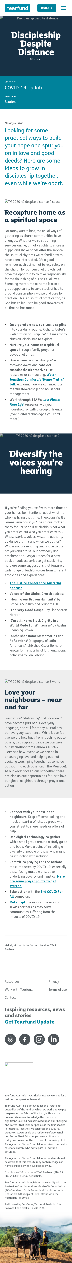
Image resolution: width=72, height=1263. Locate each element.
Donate (47, 8)
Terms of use (58, 989)
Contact (10, 998)
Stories (10, 102)
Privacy (54, 981)
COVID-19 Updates (25, 88)
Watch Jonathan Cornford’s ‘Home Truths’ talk (37, 379)
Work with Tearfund (19, 989)
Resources (12, 981)
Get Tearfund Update (29, 1022)
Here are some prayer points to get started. (37, 881)
